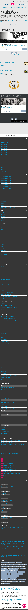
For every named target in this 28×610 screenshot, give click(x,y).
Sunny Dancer (3, 421)
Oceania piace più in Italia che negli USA (9, 539)
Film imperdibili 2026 (5, 144)
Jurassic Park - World (14, 570)
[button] (24, 605)
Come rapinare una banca (6, 435)
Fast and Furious (13, 577)
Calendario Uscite (21, 587)
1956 (12, 107)
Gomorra (13, 562)
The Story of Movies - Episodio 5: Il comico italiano (10, 451)
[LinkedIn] (15, 24)
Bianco (2, 352)
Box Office (17, 588)
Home (2, 587)
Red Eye (2, 507)
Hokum (5, 477)
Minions (2, 562)
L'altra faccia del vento (8, 44)
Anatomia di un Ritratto (5, 377)
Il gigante (4, 106)
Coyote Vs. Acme (4, 418)
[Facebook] (10, 24)
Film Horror (3, 216)
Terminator (3, 583)
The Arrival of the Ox (5, 379)
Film (15, 587)
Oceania (2, 303)
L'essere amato (4, 354)
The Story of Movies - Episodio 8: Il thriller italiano (10, 442)
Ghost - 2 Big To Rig (5, 398)
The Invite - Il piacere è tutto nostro (7, 316)
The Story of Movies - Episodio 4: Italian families (10, 453)
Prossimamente (4, 589)
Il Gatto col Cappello (5, 341)
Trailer (10, 589)
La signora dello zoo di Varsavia (7, 482)
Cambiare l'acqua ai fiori (5, 343)
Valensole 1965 (4, 311)
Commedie (3, 212)
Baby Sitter (17, 568)
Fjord (2, 337)
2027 (2, 140)
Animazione (3, 218)
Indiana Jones (13, 574)
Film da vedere (4, 163)
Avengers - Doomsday (5, 324)
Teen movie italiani (4, 577)
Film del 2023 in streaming (6, 272)
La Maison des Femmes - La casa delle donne (10, 365)
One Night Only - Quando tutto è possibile (9, 296)
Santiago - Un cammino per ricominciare (8, 322)
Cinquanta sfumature (5, 572)
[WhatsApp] (17, 24)
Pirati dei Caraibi (13, 572)
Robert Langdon (4, 575)
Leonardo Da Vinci (4, 570)
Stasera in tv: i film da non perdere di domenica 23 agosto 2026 (13, 537)
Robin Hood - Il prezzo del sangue (10, 469)
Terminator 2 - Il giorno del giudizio (7, 294)
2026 (5, 140)
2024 (10, 140)
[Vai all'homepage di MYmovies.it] (7, 5)
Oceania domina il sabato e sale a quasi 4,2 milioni (11, 534)
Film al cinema (4, 165)
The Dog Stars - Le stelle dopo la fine (8, 288)
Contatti (7, 598)
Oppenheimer (10, 568)
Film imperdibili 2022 (5, 152)
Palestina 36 (3, 331)
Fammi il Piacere (4, 433)
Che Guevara (21, 581)
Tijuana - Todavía (4, 371)
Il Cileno (2, 290)
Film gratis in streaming (5, 266)
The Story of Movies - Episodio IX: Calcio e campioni (11, 440)
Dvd (7, 588)
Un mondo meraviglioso (5, 431)
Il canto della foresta (5, 349)
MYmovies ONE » (4, 7)
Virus (9, 574)
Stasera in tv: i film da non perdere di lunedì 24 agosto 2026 (12, 532)
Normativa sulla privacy (14, 598)
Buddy (2, 360)
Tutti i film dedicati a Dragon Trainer (19, 564)
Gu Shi (2, 369)
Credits (2, 598)
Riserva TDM (12, 599)
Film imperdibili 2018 (5, 161)
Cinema (6, 587)
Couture (2, 298)
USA (19, 45)
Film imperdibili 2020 (5, 156)
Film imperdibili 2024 (5, 148)
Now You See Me (4, 564)
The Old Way (3, 489)
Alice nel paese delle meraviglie (7, 581)
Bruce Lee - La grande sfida (6, 496)
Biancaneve (22, 566)
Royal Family (22, 568)
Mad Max (16, 581)
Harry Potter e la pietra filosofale (7, 292)
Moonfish (2, 367)
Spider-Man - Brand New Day (9, 463)
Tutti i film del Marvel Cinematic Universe (9, 579)
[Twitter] (12, 24)
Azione (2, 220)
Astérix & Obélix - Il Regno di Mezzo (8, 503)
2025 (7, 140)
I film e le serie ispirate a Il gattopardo (12, 566)
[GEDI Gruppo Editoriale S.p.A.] (21, 1)
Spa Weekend (3, 363)
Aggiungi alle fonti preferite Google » (18, 7)
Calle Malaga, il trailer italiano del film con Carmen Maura (12, 546)
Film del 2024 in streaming (6, 270)
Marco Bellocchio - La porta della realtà (8, 408)
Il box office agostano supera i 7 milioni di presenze (11, 530)
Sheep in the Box (4, 406)
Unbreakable (20, 574)
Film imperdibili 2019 (5, 158)
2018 (22, 45)
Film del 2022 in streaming (6, 275)
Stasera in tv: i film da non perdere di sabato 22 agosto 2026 (12, 541)
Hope (2, 335)
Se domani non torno (5, 347)
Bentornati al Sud (4, 339)
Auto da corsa (4, 574)
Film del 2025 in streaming (6, 268)
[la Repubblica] (25, 1)
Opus (2, 566)
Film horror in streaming (5, 279)
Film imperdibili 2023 (5, 150)
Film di (2, 167)
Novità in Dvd (3, 171)
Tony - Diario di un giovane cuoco (7, 284)
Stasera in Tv (11, 588)
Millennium (17, 575)
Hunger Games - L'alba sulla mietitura (8, 318)
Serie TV (3, 588)
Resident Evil (3, 326)
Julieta (2, 510)
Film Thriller (3, 214)
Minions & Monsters (7, 471)
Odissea (5, 461)
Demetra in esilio (4, 373)
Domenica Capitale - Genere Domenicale (9, 375)
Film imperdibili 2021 (5, 154)
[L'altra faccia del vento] (13, 37)
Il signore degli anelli (22, 579)
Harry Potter (11, 575)
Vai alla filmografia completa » (21, 54)
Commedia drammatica (12, 45)
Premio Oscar (10, 20)
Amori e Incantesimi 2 (5, 333)
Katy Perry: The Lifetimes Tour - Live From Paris (10, 423)
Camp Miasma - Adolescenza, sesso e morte (9, 307)
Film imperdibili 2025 (5, 146)
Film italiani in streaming (5, 277)
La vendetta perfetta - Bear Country (7, 286)
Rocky (8, 583)
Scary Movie (8, 562)
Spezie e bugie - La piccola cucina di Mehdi (9, 320)
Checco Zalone (4, 568)
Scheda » (24, 49)
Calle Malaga (3, 329)
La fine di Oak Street (7, 467)
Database (11, 587)
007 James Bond (21, 572)
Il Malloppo (3, 427)
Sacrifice (5, 475)
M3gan (10, 564)
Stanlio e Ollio (3, 493)
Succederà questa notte (5, 345)
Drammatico (3, 45)
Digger (2, 356)
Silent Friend (3, 429)
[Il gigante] (13, 101)
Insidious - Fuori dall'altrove (6, 305)
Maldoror (2, 309)
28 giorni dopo (19, 562)
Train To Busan (4, 416)
